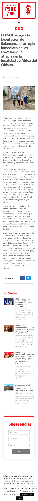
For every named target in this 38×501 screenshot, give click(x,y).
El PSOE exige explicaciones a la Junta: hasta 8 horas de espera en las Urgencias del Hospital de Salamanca (24, 329)
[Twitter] (19, 28)
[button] (19, 22)
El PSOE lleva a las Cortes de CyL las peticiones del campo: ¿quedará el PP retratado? (24, 302)
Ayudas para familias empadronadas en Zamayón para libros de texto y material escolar (24, 387)
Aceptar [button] (19, 498)
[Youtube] (22, 28)
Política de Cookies (27, 494)
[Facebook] (16, 28)
